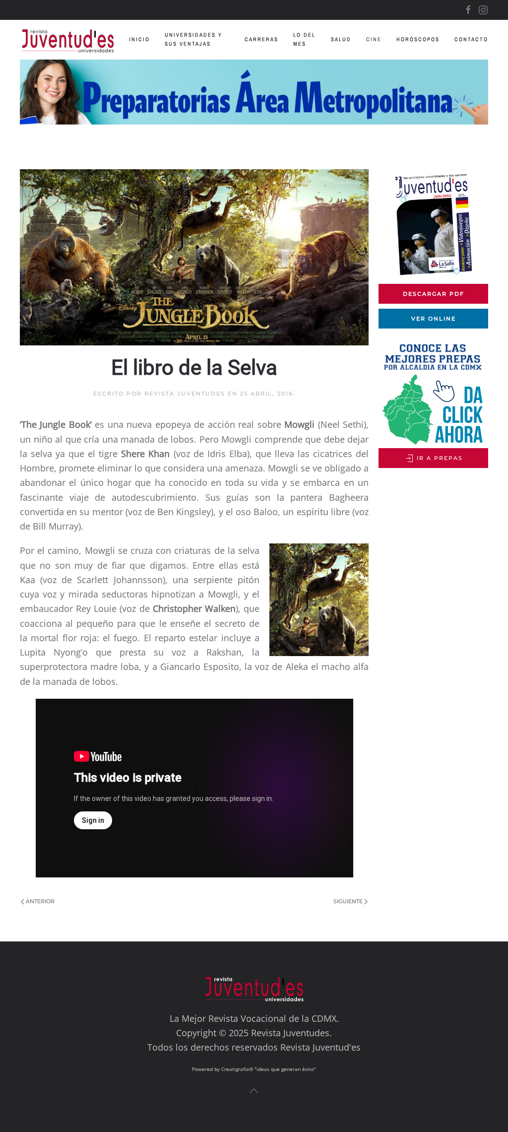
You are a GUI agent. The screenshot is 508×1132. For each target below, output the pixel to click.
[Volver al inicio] (74, 40)
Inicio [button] (139, 39)
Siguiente (348, 901)
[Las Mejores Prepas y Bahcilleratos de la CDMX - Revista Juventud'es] (254, 92)
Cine (373, 39)
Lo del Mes (304, 39)
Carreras (261, 39)
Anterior (40, 901)
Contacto (471, 39)
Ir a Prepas (438, 458)
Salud (341, 39)
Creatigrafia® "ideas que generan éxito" (268, 1068)
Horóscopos (418, 39)
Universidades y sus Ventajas (193, 39)
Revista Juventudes (184, 393)
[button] (254, 1091)
